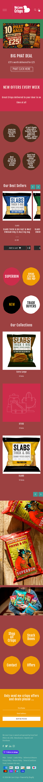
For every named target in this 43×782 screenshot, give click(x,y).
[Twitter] (6, 745)
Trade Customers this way (11, 763)
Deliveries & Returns (30, 757)
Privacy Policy (7, 760)
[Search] (35, 9)
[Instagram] (14, 745)
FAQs (4, 757)
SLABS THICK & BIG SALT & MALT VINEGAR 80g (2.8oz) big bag (17, 230)
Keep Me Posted (21, 719)
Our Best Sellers (14, 186)
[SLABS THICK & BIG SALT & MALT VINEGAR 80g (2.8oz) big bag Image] (17, 206)
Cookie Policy (18, 757)
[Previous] (33, 187)
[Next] (38, 187)
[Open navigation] (5, 10)
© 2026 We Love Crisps (11, 777)
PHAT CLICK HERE (21, 69)
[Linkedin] (10, 745)
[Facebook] (3, 745)
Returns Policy (17, 760)
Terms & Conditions (29, 760)
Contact (9, 757)
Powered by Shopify (27, 777)
